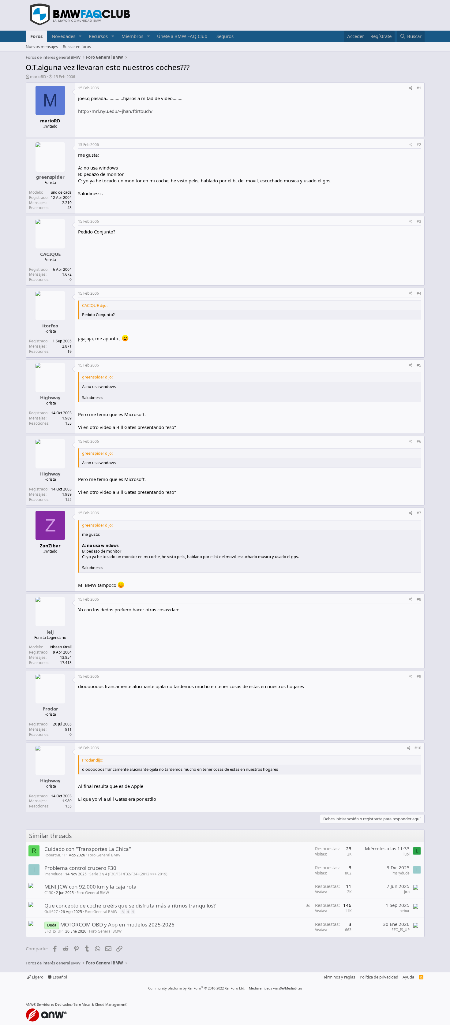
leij (50, 632)
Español (59, 977)
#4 (419, 293)
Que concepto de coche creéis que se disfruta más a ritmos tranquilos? (130, 905)
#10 (417, 748)
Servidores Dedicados (54, 1004)
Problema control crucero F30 (80, 867)
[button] (80, 36)
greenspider (50, 177)
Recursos (98, 36)
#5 (419, 365)
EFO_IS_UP (53, 931)
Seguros (225, 36)
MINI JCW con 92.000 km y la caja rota (90, 886)
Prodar (50, 709)
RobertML (52, 855)
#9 (419, 676)
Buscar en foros (77, 46)
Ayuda (408, 977)
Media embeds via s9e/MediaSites (275, 988)
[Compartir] (410, 88)
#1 (419, 88)
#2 (419, 144)
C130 (48, 892)
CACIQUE (50, 254)
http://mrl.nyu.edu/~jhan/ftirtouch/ (115, 111)
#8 (419, 599)
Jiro (407, 891)
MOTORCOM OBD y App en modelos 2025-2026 (117, 924)
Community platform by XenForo (196, 988)
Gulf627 (51, 911)
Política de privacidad (379, 977)
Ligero (37, 977)
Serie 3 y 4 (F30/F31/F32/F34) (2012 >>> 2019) (128, 874)
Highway (50, 397)
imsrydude (53, 874)
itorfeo (50, 325)
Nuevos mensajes (42, 46)
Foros (36, 36)
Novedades (63, 36)
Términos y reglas (339, 977)
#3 (419, 221)
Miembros (132, 36)
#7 (419, 513)
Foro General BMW (104, 855)
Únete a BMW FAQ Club (182, 36)
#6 (419, 441)
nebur (404, 910)
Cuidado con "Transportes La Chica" (87, 848)
